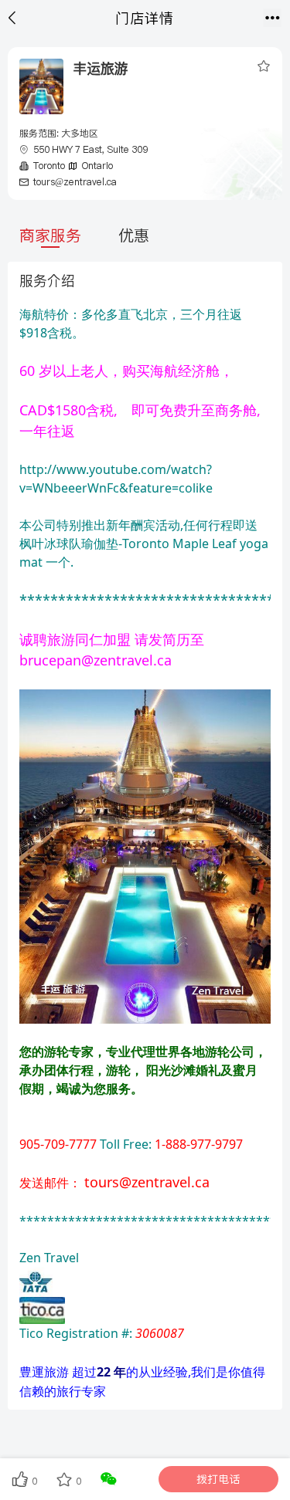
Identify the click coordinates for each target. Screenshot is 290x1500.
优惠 (133, 235)
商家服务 (50, 235)
